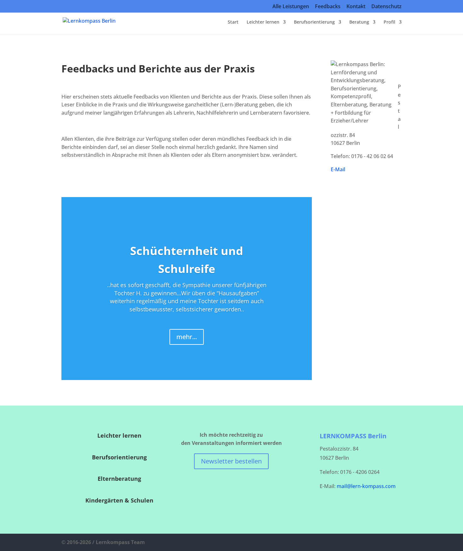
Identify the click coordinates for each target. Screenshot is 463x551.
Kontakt (355, 7)
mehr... (186, 336)
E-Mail (338, 169)
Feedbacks (327, 7)
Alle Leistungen (290, 7)
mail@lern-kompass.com (366, 486)
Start (233, 22)
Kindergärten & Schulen (119, 500)
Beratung (359, 22)
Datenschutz (386, 7)
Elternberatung (119, 478)
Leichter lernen (263, 22)
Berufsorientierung (314, 22)
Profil (389, 22)
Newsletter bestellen (231, 461)
